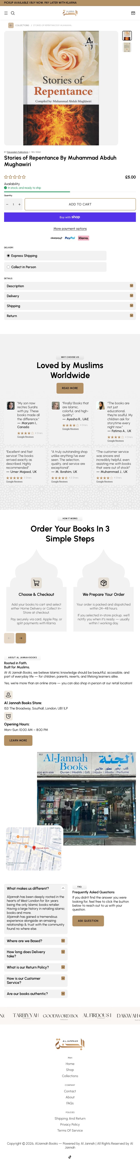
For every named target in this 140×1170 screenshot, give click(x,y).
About (70, 1097)
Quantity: (8, 195)
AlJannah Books (46, 1143)
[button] (21, 638)
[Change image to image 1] (127, 35)
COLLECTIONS (22, 25)
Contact (70, 1091)
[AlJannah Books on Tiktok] (70, 1157)
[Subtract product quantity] (7, 204)
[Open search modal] (12, 12)
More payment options (70, 229)
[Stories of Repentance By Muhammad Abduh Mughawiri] (61, 88)
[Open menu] (5, 12)
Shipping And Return (70, 1118)
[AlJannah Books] (70, 13)
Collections (70, 1076)
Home (70, 1064)
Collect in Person (23, 267)
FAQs (70, 1103)
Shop (70, 1070)
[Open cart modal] (133, 12)
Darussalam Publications (17, 152)
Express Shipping (24, 256)
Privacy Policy (70, 1124)
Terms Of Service (70, 1130)
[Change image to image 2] (127, 47)
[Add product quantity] (19, 204)
